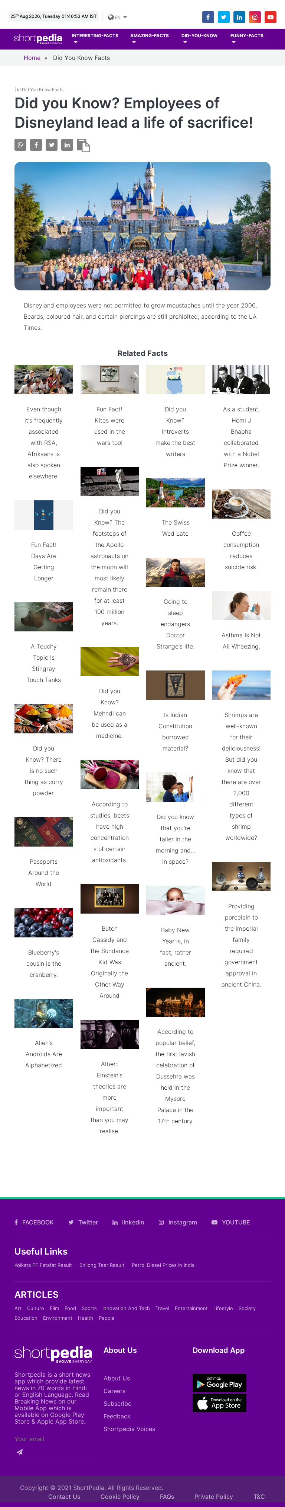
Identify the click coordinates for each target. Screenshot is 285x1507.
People (107, 1318)
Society (247, 1308)
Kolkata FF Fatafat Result (43, 1265)
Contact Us (64, 1496)
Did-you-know (199, 35)
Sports (89, 1308)
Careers (114, 1391)
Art (18, 1308)
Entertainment (191, 1308)
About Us (117, 1378)
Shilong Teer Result (101, 1265)
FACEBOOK (37, 1222)
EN (118, 17)
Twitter (87, 1222)
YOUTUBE (235, 1222)
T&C (259, 1496)
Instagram (182, 1222)
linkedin (132, 1222)
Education (25, 1318)
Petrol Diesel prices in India (163, 1265)
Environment (57, 1318)
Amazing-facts (149, 35)
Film (54, 1308)
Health (85, 1318)
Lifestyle (223, 1308)
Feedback (117, 1416)
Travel (162, 1308)
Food (70, 1308)
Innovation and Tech (126, 1308)
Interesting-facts (95, 35)
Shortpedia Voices (129, 1429)
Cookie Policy (120, 1496)
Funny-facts (246, 35)
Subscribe (117, 1403)
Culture (35, 1308)
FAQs (167, 1496)
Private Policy (213, 1496)
